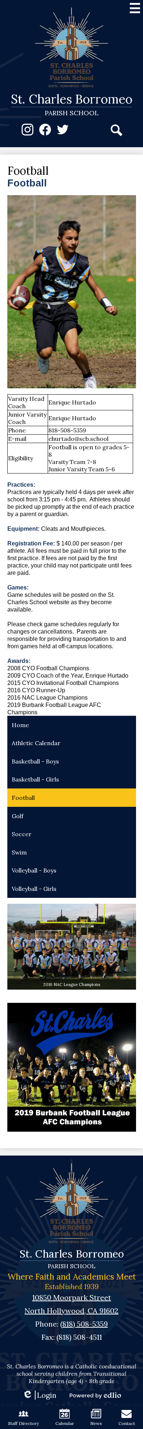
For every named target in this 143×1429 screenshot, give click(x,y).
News (96, 1423)
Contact (126, 1423)
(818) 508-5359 (84, 1323)
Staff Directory (23, 1423)
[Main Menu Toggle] (135, 8)
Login (39, 1395)
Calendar (64, 1423)
